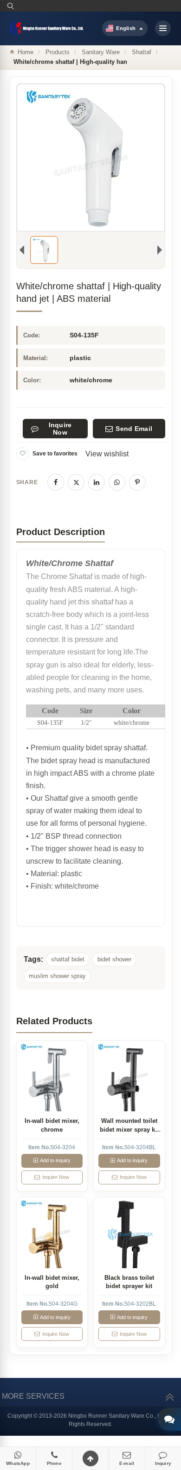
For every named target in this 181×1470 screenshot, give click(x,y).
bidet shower (114, 959)
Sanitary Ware (101, 52)
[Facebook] (55, 482)
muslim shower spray (57, 975)
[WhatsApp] (117, 482)
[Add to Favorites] (22, 453)
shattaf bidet (67, 959)
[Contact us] (169, 1419)
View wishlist (107, 454)
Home (25, 52)
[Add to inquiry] (52, 1076)
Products (57, 52)
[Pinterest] (137, 482)
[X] (76, 482)
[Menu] (163, 28)
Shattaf (141, 52)
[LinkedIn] (96, 482)
